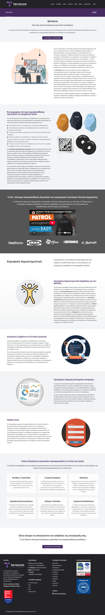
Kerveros (55, 576)
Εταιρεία (58, 4)
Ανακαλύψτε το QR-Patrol (51, 38)
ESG (30, 587)
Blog (75, 4)
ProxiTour (55, 583)
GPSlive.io (55, 572)
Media (80, 4)
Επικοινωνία (87, 4)
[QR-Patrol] (93, 12)
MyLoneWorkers (57, 565)
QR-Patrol (55, 563)
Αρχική (53, 4)
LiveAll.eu (55, 574)
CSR (30, 589)
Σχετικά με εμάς (33, 582)
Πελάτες (70, 4)
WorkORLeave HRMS (58, 570)
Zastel (54, 581)
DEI (30, 585)
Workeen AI (55, 567)
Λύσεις (64, 4)
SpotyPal (55, 578)
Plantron (55, 585)
